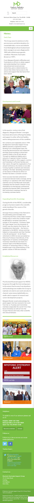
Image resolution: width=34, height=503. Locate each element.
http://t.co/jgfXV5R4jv (14, 464)
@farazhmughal (13, 454)
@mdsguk (18, 456)
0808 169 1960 (20, 21)
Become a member (9, 428)
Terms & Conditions (7, 492)
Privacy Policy (27, 491)
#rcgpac (15, 457)
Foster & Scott (23, 497)
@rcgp (10, 457)
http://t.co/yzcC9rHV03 (14, 462)
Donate (20, 428)
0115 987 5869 (17, 19)
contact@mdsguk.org (19, 23)
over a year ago (11, 465)
